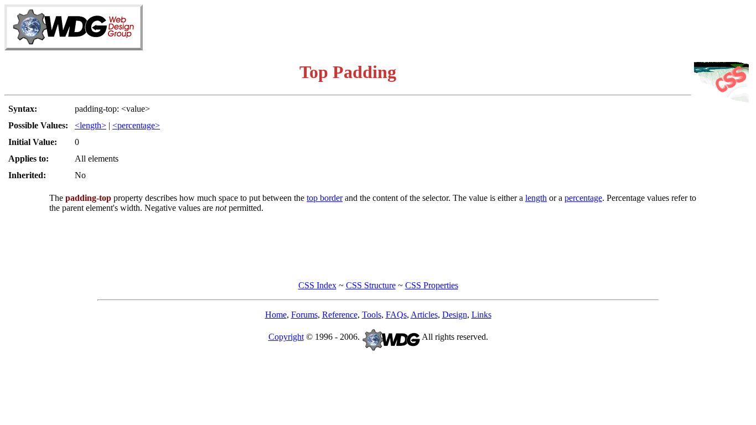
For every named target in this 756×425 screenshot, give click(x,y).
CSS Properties (431, 285)
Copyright (286, 336)
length (536, 198)
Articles (424, 314)
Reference (340, 314)
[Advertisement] (622, 21)
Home (276, 314)
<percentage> (136, 125)
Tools (371, 314)
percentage (583, 198)
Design (454, 314)
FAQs (396, 314)
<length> (90, 125)
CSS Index (317, 285)
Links (481, 314)
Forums (304, 314)
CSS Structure (371, 285)
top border (325, 198)
